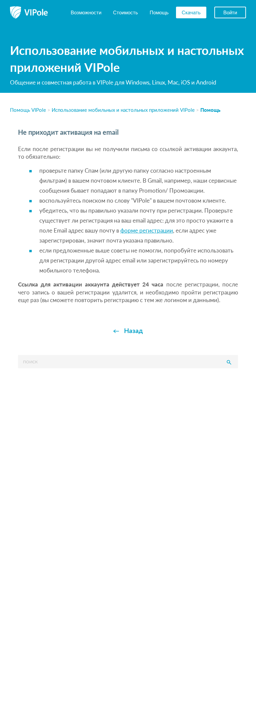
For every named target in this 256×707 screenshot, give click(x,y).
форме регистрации (146, 230)
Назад (133, 330)
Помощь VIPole (28, 109)
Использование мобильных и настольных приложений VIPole (123, 109)
